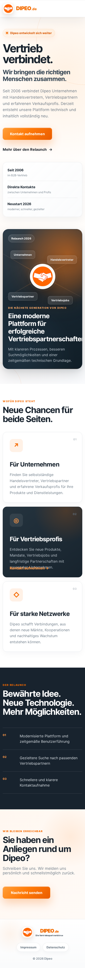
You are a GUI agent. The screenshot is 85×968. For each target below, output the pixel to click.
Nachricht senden (26, 892)
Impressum (28, 947)
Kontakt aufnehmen (27, 134)
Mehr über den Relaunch (27, 149)
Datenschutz (55, 947)
